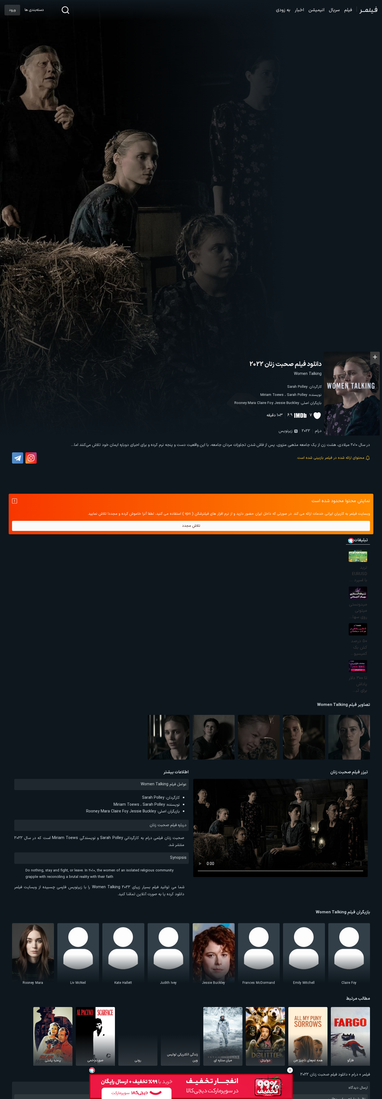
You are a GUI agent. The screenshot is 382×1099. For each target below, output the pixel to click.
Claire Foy (265, 403)
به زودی (283, 10)
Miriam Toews (272, 395)
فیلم (348, 10)
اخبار (299, 10)
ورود (12, 10)
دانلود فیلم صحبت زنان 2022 (285, 364)
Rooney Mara (245, 403)
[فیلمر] (367, 10)
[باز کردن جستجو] (65, 10)
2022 (306, 431)
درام (318, 431)
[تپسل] (92, 1070)
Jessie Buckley (286, 403)
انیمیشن (316, 10)
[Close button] (290, 1070)
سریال (334, 10)
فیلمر (366, 1074)
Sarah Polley (297, 387)
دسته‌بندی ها (34, 10)
